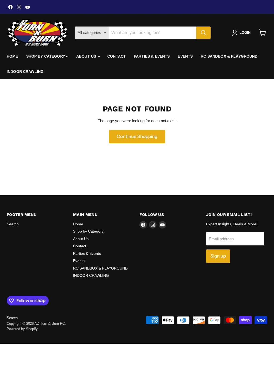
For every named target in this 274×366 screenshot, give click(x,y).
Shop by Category (46, 56)
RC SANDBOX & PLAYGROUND (229, 56)
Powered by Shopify (22, 329)
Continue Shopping (137, 136)
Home (12, 56)
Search (13, 224)
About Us (86, 56)
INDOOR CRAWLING (25, 71)
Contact (116, 56)
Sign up (218, 256)
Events (185, 56)
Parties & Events (152, 56)
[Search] (203, 33)
